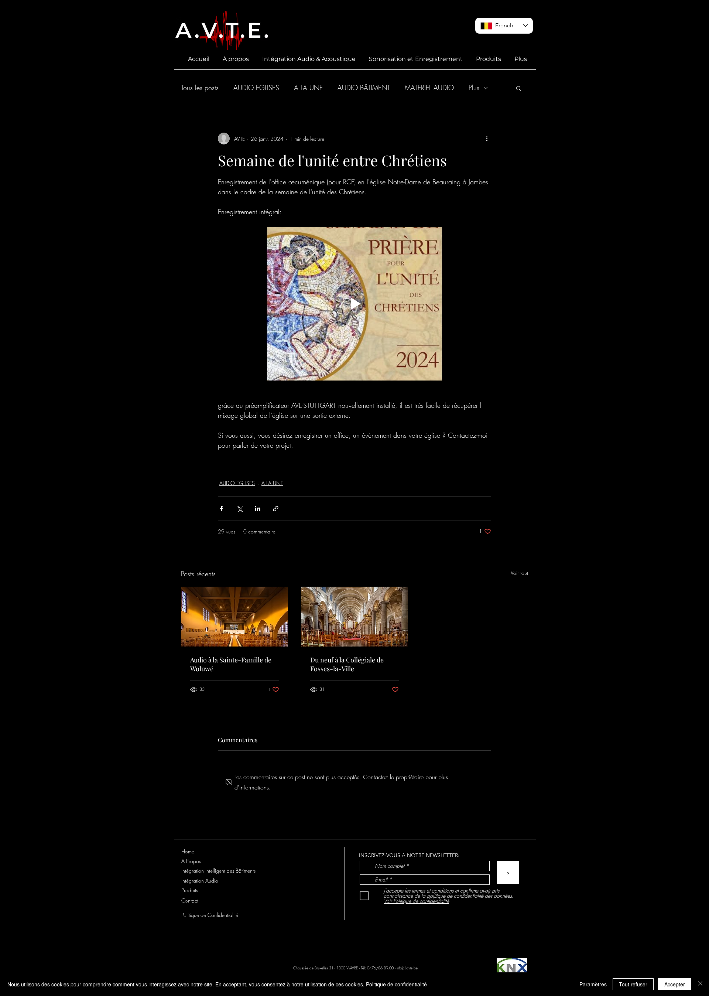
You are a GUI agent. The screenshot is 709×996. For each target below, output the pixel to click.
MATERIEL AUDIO (429, 87)
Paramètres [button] (593, 984)
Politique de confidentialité (396, 984)
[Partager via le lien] (275, 508)
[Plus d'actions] (486, 138)
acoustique (315, 463)
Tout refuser (633, 984)
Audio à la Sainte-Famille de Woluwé (230, 664)
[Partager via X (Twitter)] (239, 508)
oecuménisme (357, 463)
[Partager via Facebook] (221, 508)
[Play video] (354, 304)
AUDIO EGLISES (256, 87)
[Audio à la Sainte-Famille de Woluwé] (234, 617)
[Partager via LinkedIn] (257, 508)
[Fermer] (700, 984)
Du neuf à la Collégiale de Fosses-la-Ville (347, 664)
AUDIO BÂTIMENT (364, 87)
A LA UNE (308, 87)
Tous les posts (200, 87)
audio (229, 463)
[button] (518, 88)
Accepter (674, 984)
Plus (474, 87)
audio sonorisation (269, 463)
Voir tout (519, 572)
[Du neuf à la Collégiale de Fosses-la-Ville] (354, 617)
